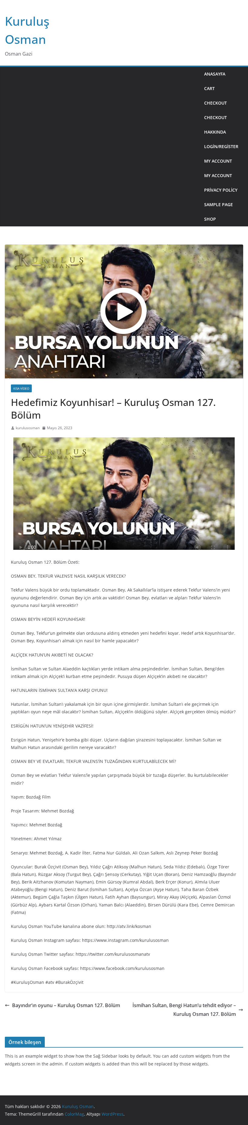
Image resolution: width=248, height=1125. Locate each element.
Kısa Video (21, 388)
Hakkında (215, 132)
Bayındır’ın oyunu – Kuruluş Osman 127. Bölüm (66, 1005)
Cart (209, 88)
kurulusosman (28, 427)
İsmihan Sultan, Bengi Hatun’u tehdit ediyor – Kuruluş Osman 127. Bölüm (184, 1009)
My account (218, 161)
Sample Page (218, 204)
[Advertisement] (102, 146)
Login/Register (221, 146)
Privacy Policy (220, 190)
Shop (210, 219)
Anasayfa (214, 74)
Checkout (215, 103)
